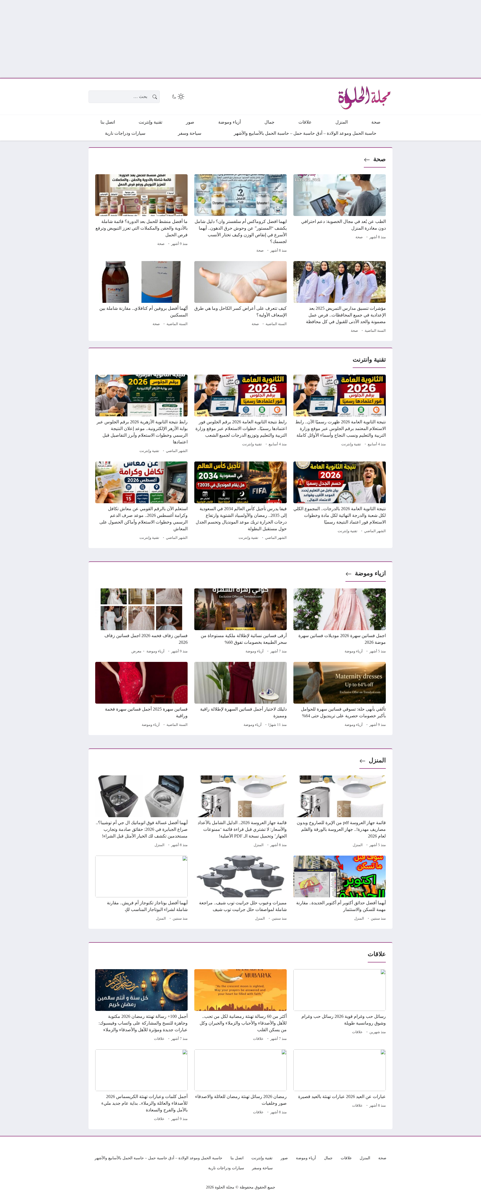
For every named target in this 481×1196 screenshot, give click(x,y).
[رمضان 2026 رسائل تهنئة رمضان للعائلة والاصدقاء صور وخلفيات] (240, 1086)
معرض (136, 651)
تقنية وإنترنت (351, 444)
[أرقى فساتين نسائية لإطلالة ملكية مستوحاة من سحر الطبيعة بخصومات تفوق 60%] (240, 621)
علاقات (357, 1032)
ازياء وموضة (370, 573)
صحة (379, 159)
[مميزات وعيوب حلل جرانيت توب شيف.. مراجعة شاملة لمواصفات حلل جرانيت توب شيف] (240, 889)
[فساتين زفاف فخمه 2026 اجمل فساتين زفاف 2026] (141, 621)
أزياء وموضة (354, 651)
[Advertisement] (314, 39)
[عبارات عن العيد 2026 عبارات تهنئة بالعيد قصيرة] (339, 1086)
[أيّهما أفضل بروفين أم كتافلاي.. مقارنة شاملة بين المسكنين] (141, 298)
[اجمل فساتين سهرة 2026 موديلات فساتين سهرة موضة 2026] (339, 621)
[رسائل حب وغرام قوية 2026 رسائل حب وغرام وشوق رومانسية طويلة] (339, 1006)
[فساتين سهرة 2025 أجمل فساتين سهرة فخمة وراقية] (141, 695)
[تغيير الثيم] (177, 96)
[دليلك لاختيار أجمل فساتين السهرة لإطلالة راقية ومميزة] (240, 695)
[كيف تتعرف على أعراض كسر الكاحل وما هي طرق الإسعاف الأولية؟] (240, 298)
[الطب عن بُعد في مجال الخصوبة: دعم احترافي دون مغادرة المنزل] (339, 214)
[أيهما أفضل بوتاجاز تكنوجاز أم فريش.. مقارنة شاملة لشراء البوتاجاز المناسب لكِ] (141, 889)
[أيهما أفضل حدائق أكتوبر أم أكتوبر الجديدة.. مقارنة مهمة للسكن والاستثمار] (339, 889)
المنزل (377, 760)
